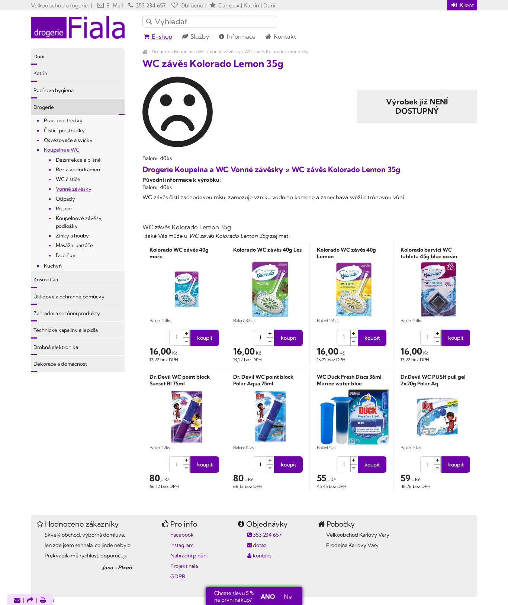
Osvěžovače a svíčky (68, 140)
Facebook (182, 534)
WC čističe (68, 179)
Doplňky (65, 255)
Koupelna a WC (190, 51)
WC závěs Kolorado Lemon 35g (276, 51)
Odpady (65, 199)
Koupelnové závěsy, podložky (79, 222)
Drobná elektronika (55, 347)
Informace (240, 36)
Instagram (182, 545)
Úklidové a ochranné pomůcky (69, 297)
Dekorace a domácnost (60, 364)
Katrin (40, 73)
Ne (288, 596)
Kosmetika (45, 279)
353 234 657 (150, 5)
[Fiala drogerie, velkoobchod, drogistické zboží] (145, 51)
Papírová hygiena (53, 90)
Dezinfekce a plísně (78, 160)
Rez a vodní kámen (78, 169)
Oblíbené (191, 5)
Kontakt (284, 36)
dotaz (259, 545)
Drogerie (161, 51)
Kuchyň (53, 266)
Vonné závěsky (225, 51)
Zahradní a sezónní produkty (66, 313)
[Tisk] (43, 601)
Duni (38, 56)
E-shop (161, 36)
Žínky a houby (72, 236)
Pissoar (64, 208)
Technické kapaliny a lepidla (65, 330)
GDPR (177, 576)
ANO (268, 596)
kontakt (262, 555)
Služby (199, 36)
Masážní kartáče (74, 245)
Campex (228, 5)
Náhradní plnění (189, 555)
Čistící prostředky (64, 130)
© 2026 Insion (464, 590)
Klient (466, 5)
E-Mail (114, 5)
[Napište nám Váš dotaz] (17, 601)
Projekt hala (184, 566)
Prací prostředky (63, 120)
